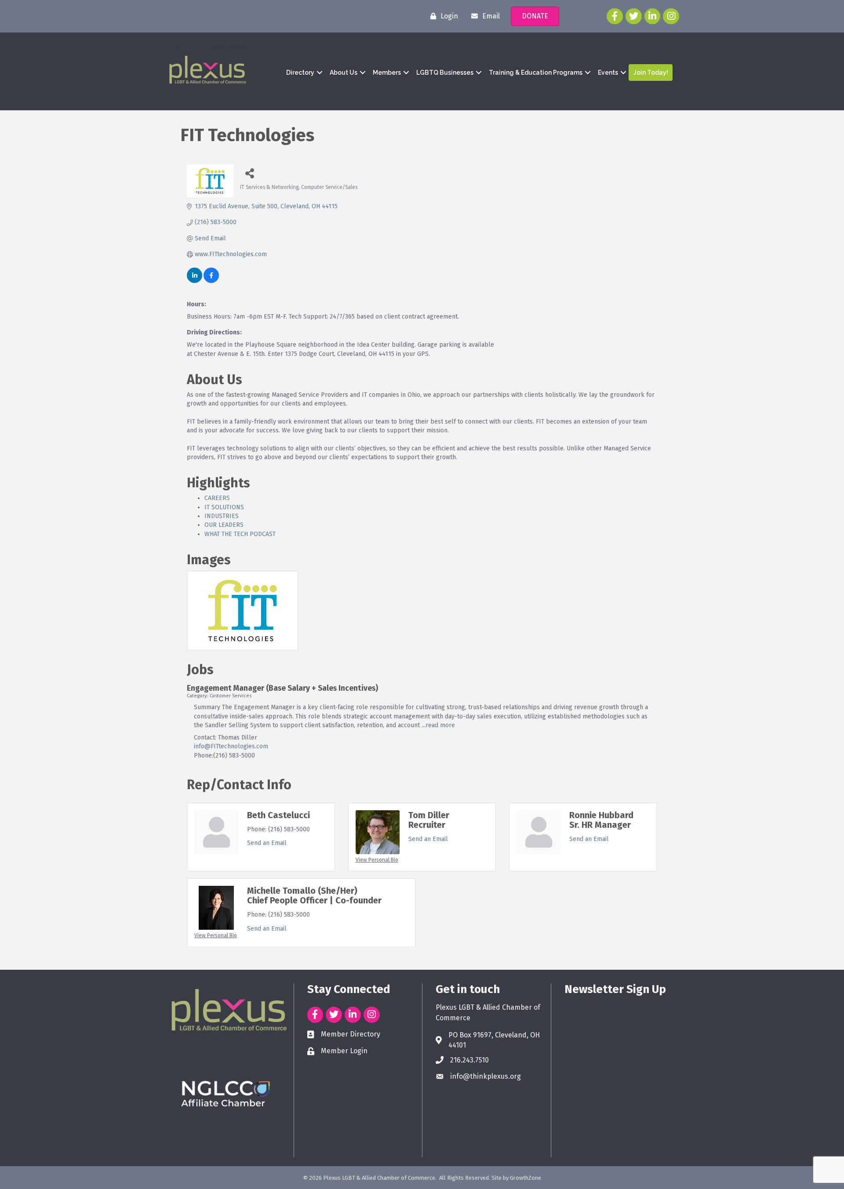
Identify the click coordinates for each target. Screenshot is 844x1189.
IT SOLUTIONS (224, 507)
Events (608, 72)
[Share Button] (250, 173)
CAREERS (217, 498)
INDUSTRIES (221, 516)
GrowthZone (525, 1177)
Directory (300, 72)
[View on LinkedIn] (194, 281)
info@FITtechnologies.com (231, 746)
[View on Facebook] (211, 281)
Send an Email (267, 843)
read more (440, 725)
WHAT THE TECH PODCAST (240, 534)
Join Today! (650, 72)
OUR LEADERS (224, 525)
